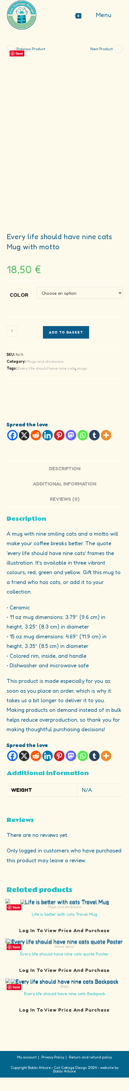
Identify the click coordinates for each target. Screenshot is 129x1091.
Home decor (65, 946)
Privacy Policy (52, 1057)
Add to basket (66, 332)
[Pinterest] (59, 435)
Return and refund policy (90, 1057)
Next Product (101, 49)
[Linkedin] (47, 435)
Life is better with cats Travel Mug (64, 914)
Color (19, 294)
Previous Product (30, 49)
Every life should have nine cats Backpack (64, 993)
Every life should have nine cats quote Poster (64, 953)
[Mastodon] (71, 435)
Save (19, 53)
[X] (24, 435)
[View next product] (118, 49)
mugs (82, 368)
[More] (106, 435)
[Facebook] (12, 435)
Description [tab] (64, 468)
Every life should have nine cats (46, 368)
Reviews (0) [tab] (65, 499)
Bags (64, 986)
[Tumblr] (94, 435)
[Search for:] (118, 15)
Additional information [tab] (64, 484)
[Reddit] (36, 435)
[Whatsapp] (82, 435)
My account (27, 1057)
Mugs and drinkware (45, 361)
